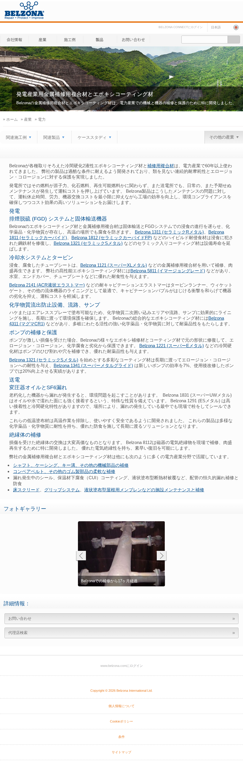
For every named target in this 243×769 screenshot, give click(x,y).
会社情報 (14, 39)
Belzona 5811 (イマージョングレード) (167, 270)
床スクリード (26, 489)
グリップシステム (62, 489)
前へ (81, 556)
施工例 (100, 39)
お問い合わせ (133, 39)
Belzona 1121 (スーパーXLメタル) (113, 265)
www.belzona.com (24, 10)
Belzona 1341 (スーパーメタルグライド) (93, 365)
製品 (42, 39)
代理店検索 (18, 632)
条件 (121, 737)
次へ (161, 556)
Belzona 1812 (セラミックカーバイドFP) (111, 237)
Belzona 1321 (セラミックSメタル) (88, 243)
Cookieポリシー (121, 721)
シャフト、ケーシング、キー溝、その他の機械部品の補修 (71, 465)
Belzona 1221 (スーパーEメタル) (171, 345)
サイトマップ (121, 752)
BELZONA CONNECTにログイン (181, 27)
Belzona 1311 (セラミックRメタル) (169, 231)
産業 (70, 39)
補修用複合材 (160, 165)
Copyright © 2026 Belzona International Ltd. (121, 690)
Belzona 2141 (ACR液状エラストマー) (47, 284)
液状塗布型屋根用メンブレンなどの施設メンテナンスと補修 (144, 489)
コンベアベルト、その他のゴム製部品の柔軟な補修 (64, 471)
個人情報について (121, 706)
